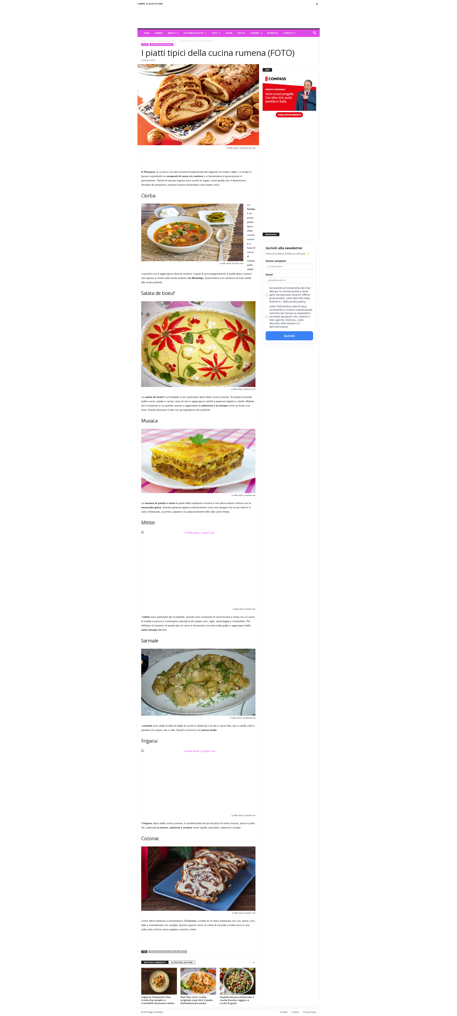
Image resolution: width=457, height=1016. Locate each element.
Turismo (254, 33)
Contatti (288, 33)
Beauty (171, 33)
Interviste (272, 33)
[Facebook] (317, 4)
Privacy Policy (309, 1012)
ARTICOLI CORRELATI (155, 962)
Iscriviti (289, 336)
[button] (314, 33)
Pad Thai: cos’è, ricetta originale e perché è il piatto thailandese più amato (196, 1000)
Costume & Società (193, 33)
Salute (241, 33)
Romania (171, 952)
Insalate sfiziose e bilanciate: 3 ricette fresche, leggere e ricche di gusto (237, 1000)
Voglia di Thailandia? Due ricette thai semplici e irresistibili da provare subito (157, 1000)
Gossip (228, 33)
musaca (160, 952)
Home (147, 33)
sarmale (182, 952)
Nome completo (276, 261)
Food (214, 33)
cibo (152, 952)
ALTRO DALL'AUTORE (182, 962)
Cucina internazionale (166, 41)
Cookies (295, 1012)
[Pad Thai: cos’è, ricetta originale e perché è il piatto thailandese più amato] (198, 981)
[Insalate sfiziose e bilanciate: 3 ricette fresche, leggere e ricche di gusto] (237, 981)
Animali (159, 33)
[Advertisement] (255, 17)
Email (269, 274)
